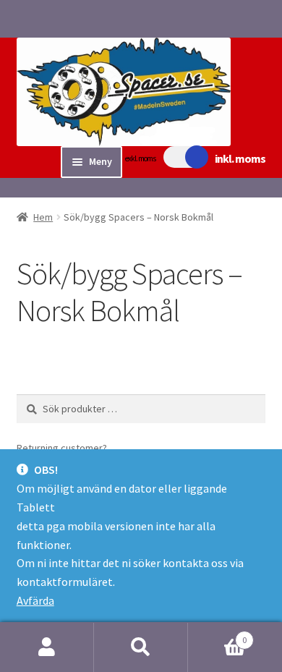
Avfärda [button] (35, 600)
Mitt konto (47, 647)
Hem (43, 217)
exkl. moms (140, 158)
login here (133, 447)
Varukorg (217, 634)
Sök (141, 647)
